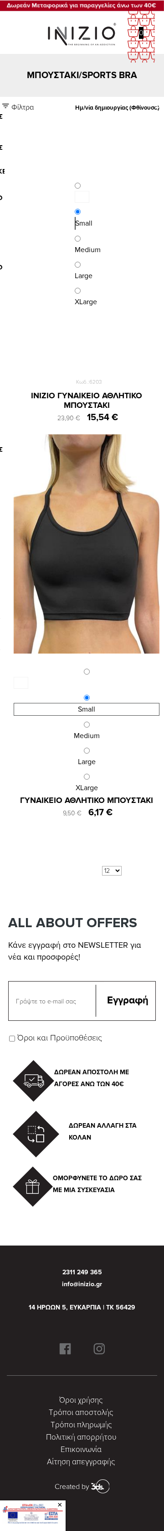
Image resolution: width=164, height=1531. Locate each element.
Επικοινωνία (81, 1449)
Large (87, 761)
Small (75, 223)
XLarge (87, 787)
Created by (73, 1486)
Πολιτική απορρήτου (81, 1437)
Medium (87, 735)
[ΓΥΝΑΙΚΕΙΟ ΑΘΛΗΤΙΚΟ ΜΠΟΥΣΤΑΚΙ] (86, 544)
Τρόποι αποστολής (81, 1412)
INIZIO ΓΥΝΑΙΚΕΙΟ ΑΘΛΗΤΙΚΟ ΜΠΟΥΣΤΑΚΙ (86, 400)
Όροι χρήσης (80, 1400)
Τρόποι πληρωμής (81, 1425)
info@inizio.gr (82, 1284)
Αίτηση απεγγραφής (81, 1462)
